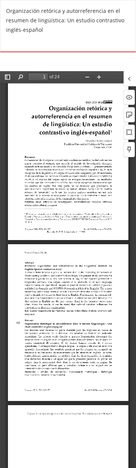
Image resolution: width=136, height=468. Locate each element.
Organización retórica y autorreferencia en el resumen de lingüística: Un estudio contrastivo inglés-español (65, 20)
